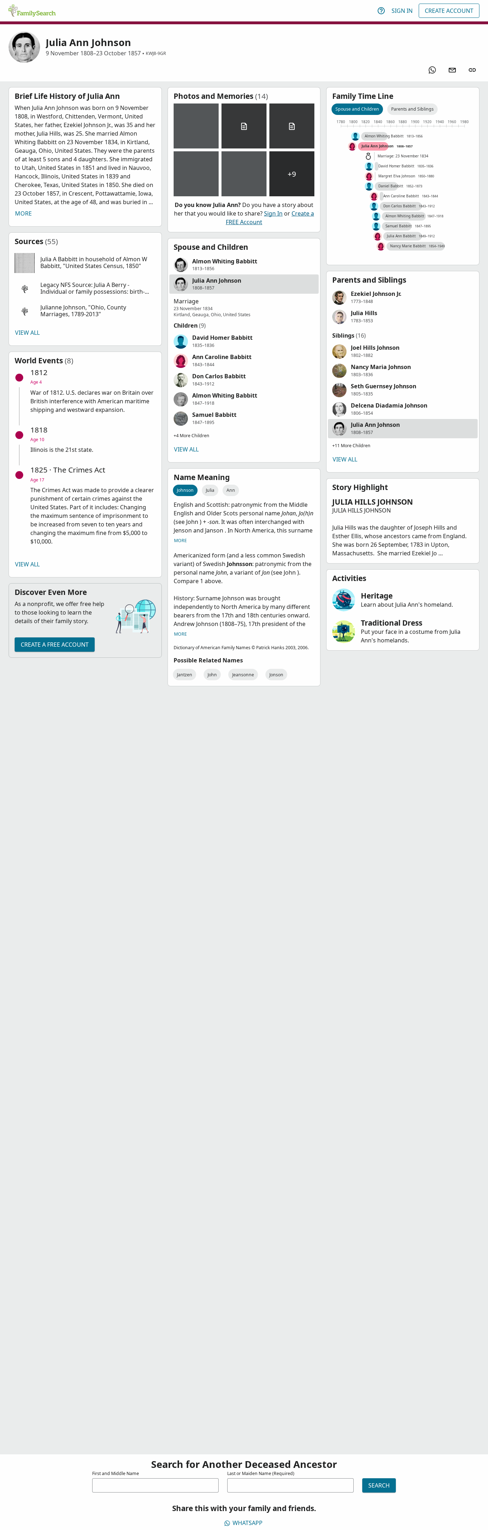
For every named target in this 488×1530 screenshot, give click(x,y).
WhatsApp (248, 1523)
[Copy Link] (472, 70)
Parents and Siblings (412, 109)
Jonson (276, 675)
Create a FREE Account (55, 644)
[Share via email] (452, 70)
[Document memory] (244, 125)
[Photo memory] (196, 125)
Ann (230, 490)
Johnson (185, 490)
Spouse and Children (357, 109)
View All (27, 333)
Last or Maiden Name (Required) (260, 1473)
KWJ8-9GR (156, 53)
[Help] (381, 11)
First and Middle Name (115, 1473)
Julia (210, 490)
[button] (85, 263)
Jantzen (184, 675)
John (212, 675)
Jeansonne (243, 675)
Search (379, 1485)
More (23, 213)
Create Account (449, 11)
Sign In (402, 11)
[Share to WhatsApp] (432, 70)
